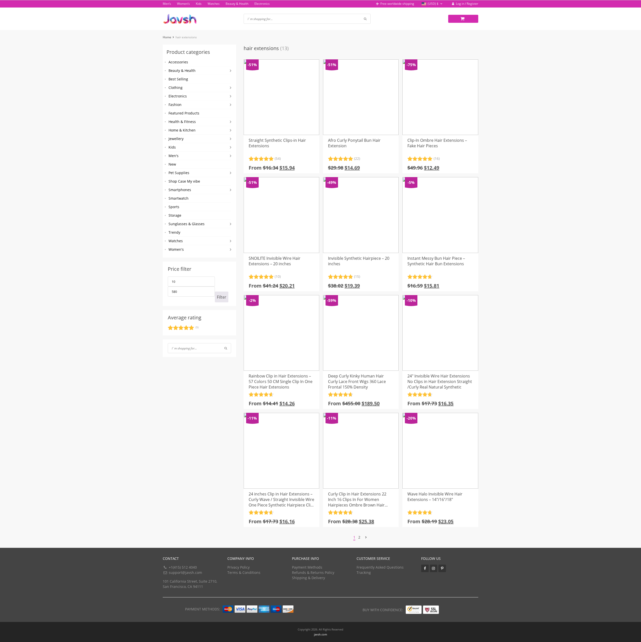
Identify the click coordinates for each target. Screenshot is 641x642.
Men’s (167, 4)
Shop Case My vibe (184, 181)
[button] (432, 4)
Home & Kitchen (182, 130)
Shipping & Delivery (308, 577)
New (172, 164)
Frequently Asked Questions (380, 567)
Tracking (364, 572)
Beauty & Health (237, 4)
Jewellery (176, 138)
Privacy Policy (238, 567)
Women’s (183, 4)
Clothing (176, 87)
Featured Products (184, 113)
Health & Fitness (182, 121)
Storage (175, 215)
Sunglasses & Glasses (187, 223)
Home (167, 37)
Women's (176, 249)
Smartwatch (179, 198)
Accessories (178, 62)
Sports (174, 206)
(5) (183, 328)
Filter (221, 297)
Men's (174, 155)
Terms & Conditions (243, 572)
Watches (214, 4)
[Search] (225, 348)
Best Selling (178, 79)
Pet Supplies (179, 172)
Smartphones (180, 189)
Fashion (175, 104)
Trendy (174, 232)
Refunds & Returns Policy (313, 572)
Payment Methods (307, 567)
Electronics (262, 4)
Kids (199, 4)
